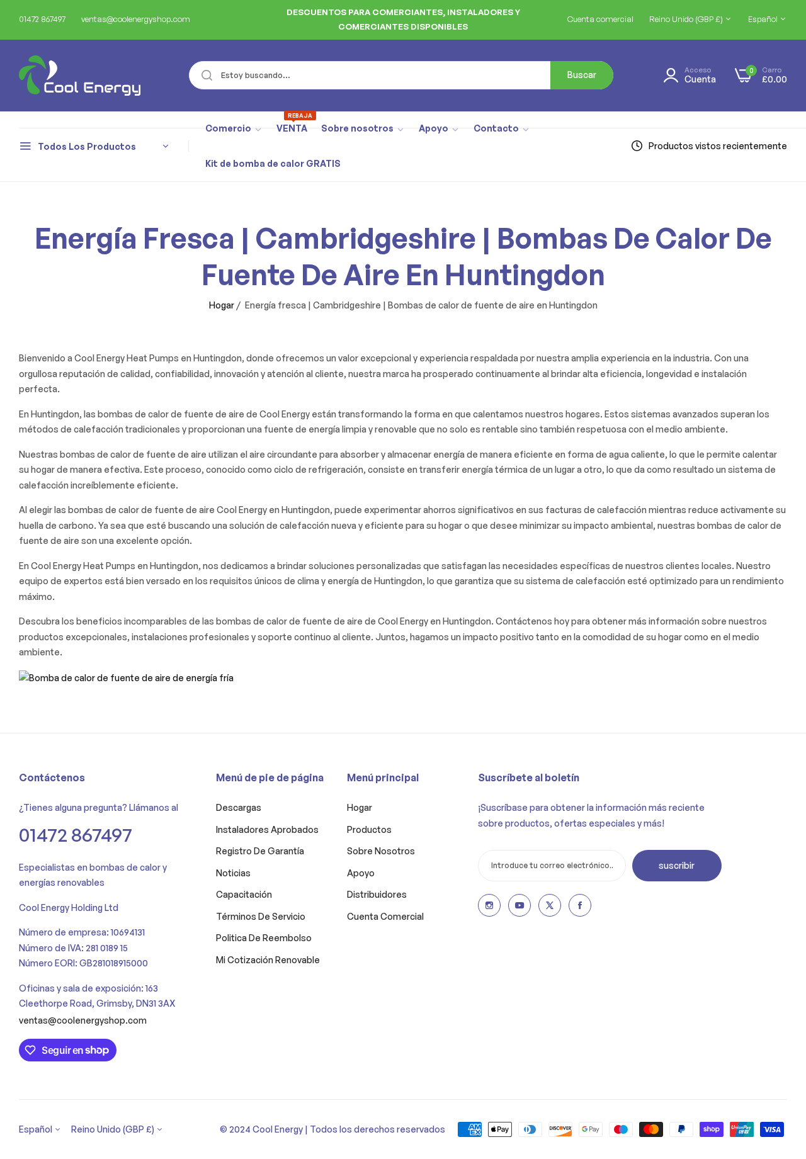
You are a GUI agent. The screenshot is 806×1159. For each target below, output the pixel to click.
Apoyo (361, 873)
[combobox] (401, 75)
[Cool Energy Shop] (64, 75)
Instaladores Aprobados (267, 829)
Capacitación (244, 894)
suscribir (677, 865)
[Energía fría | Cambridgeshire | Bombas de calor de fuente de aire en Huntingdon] (126, 677)
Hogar (221, 305)
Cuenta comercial (385, 916)
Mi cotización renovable (268, 959)
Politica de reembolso (264, 937)
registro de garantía (260, 850)
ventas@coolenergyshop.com (83, 1020)
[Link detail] (489, 905)
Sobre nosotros (381, 850)
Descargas (238, 807)
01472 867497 (75, 834)
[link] (234, 129)
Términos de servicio (260, 916)
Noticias (233, 873)
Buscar (581, 74)
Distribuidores (377, 894)
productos (369, 829)
